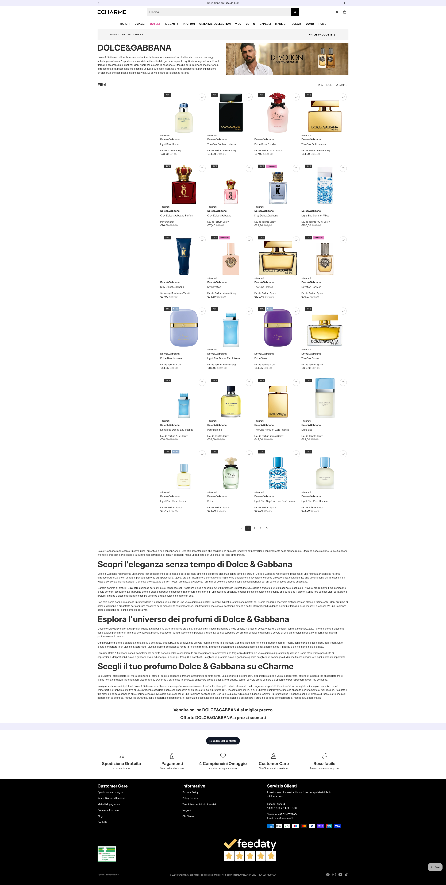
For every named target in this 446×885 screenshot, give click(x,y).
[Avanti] (267, 528)
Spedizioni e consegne (110, 792)
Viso (238, 23)
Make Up (281, 23)
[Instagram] (334, 874)
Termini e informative (108, 874)
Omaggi (140, 23)
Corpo (250, 23)
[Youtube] (340, 874)
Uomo (310, 23)
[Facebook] (328, 874)
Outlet (155, 23)
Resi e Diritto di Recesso (111, 798)
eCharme (181, 874)
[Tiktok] (346, 874)
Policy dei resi (190, 798)
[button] (342, 85)
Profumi (189, 23)
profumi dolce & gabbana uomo (153, 602)
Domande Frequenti (109, 810)
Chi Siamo (188, 815)
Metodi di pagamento (110, 804)
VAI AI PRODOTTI (322, 34)
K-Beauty (172, 23)
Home (322, 23)
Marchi (125, 23)
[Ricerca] (295, 12)
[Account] (337, 12)
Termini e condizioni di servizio (199, 804)
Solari (297, 23)
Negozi (186, 810)
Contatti (102, 822)
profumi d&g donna (267, 606)
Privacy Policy (190, 792)
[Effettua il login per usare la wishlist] (202, 97)
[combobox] (223, 12)
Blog (100, 815)
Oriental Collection (215, 23)
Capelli (265, 23)
